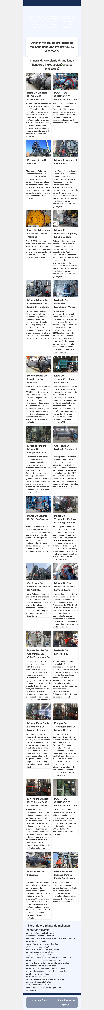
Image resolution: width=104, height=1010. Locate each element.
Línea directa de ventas (66, 1002)
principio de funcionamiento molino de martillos (46, 971)
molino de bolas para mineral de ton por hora (45, 968)
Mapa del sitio (32, 990)
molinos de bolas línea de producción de (43, 960)
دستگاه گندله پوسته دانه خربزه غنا (39, 982)
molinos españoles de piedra (38, 985)
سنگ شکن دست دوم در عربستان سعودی (42, 944)
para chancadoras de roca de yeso (41, 965)
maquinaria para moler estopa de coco (42, 949)
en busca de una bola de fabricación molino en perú (48, 957)
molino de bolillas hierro (36, 976)
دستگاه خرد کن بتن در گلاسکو (37, 974)
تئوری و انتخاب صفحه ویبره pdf (38, 955)
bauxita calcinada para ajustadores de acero (45, 979)
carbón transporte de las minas (39, 952)
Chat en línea (39, 1000)
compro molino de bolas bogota (40, 933)
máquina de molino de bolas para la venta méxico (47, 963)
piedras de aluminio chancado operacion (43, 987)
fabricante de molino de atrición (40, 935)
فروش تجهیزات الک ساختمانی (37, 946)
